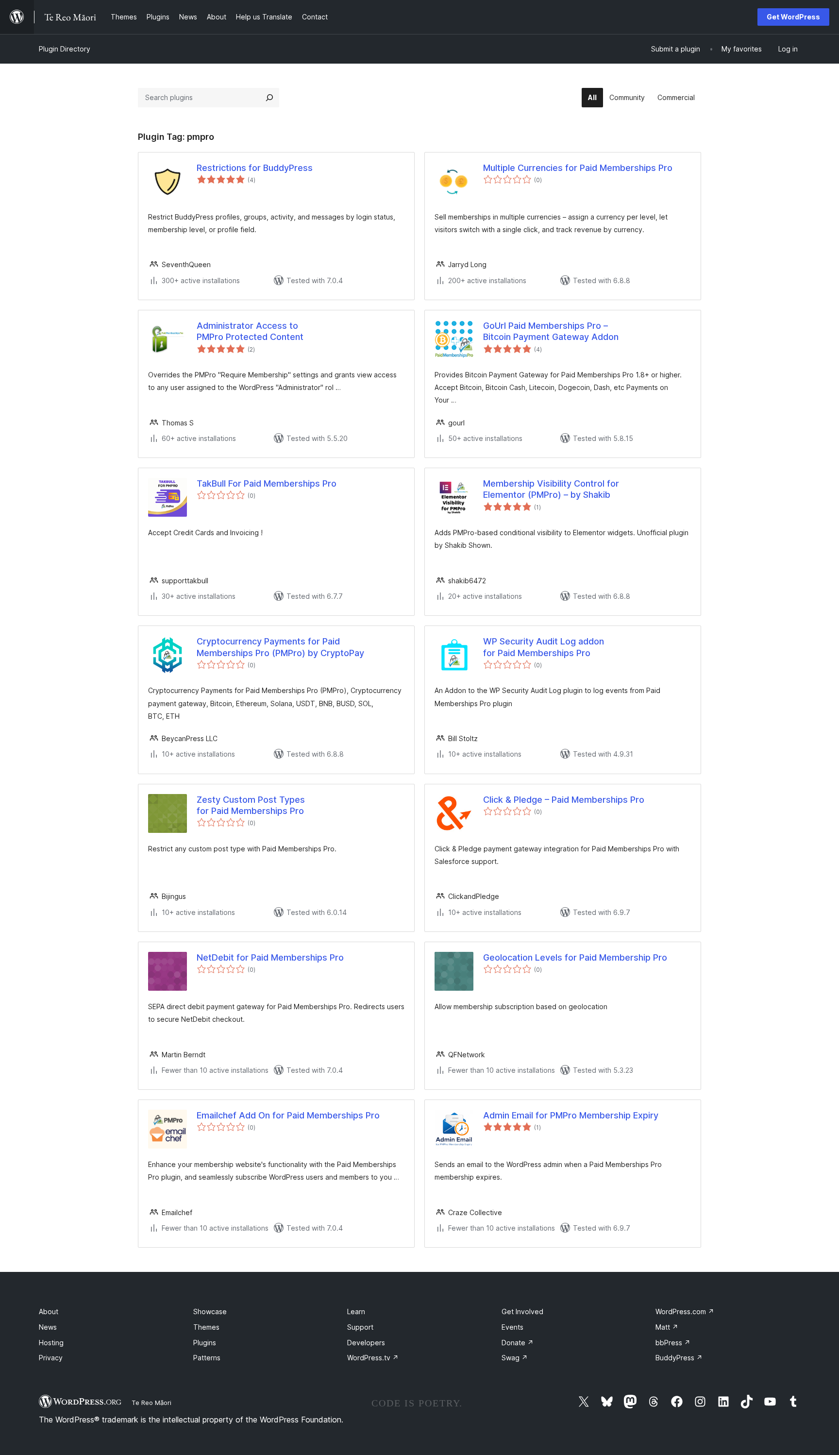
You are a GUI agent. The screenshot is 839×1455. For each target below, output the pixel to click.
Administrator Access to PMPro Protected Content (250, 331)
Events (512, 1327)
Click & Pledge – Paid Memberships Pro (563, 800)
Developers (366, 1342)
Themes (206, 1327)
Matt (666, 1327)
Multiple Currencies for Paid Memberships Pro (577, 168)
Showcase (210, 1311)
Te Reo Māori (151, 1402)
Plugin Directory (64, 49)
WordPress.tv (373, 1357)
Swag (515, 1357)
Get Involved (522, 1311)
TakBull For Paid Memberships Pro (266, 483)
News (48, 1327)
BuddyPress (679, 1357)
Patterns (206, 1357)
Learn (356, 1311)
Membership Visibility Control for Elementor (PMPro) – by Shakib (551, 489)
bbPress (672, 1342)
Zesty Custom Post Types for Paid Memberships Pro (251, 805)
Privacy (51, 1357)
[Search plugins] (269, 97)
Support (360, 1327)
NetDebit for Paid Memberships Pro (270, 957)
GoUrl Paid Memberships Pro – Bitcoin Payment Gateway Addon (551, 331)
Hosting (51, 1342)
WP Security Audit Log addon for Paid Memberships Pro (543, 647)
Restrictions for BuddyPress (255, 168)
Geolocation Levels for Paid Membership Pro (575, 957)
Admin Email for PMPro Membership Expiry (570, 1115)
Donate (518, 1342)
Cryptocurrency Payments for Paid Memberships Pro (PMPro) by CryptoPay (280, 647)
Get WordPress (793, 17)
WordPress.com (684, 1311)
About (48, 1311)
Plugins (204, 1342)
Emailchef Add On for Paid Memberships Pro (288, 1115)
